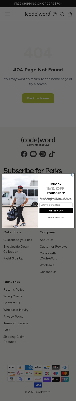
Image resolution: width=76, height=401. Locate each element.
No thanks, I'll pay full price (56, 217)
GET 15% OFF (56, 210)
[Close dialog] (72, 175)
